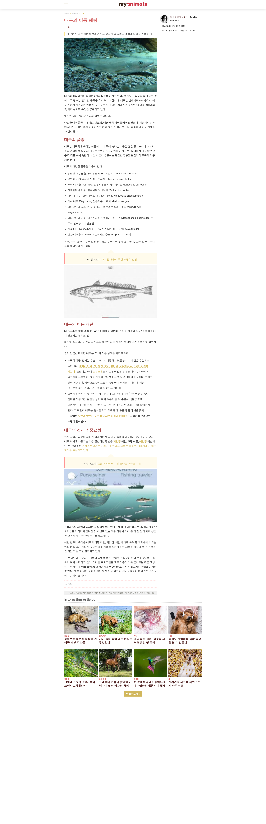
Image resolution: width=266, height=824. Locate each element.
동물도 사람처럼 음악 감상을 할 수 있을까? (184, 640)
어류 (82, 13)
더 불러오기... (133, 693)
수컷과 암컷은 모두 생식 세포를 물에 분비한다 (103, 415)
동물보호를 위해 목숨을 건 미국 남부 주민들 (80, 640)
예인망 (143, 441)
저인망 (117, 441)
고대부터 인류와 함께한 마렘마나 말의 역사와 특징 (115, 683)
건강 (135, 636)
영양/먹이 (102, 636)
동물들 (66, 13)
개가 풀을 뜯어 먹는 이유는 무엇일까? (115, 640)
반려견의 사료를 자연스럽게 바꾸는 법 (184, 683)
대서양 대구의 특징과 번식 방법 (119, 259)
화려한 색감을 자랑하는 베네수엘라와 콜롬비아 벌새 (150, 683)
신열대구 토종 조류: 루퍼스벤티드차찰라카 (79, 683)
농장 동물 (102, 679)
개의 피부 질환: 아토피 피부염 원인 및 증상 (149, 640)
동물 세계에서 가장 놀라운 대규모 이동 (119, 463)
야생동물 (75, 13)
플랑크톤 (98, 371)
